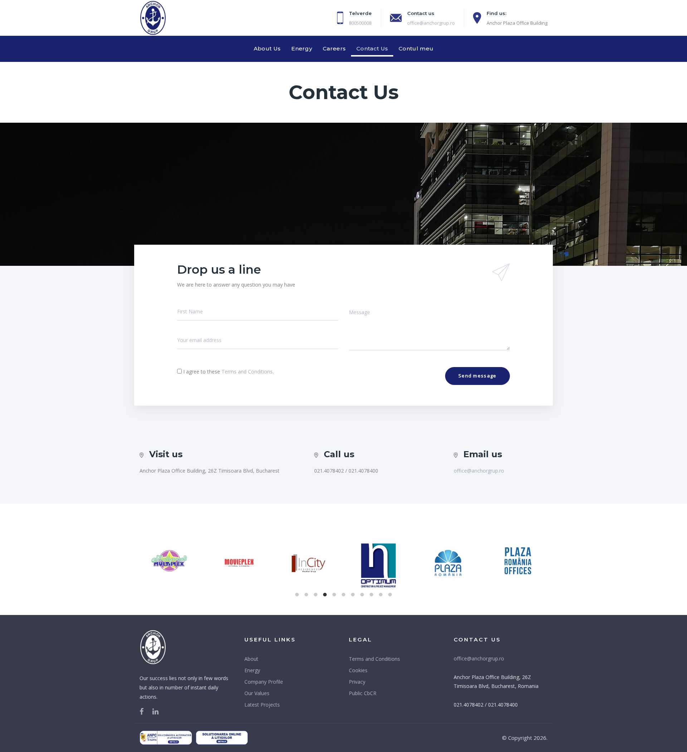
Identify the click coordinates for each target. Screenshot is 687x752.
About (251, 658)
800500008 (360, 23)
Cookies (358, 670)
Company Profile (263, 681)
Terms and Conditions (247, 371)
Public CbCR (362, 693)
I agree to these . (228, 371)
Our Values (256, 693)
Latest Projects (262, 704)
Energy (252, 670)
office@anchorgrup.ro (431, 23)
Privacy (357, 681)
